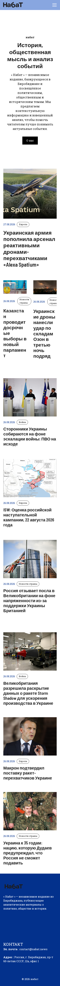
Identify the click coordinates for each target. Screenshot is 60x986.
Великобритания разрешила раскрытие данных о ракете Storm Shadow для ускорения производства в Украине (28, 693)
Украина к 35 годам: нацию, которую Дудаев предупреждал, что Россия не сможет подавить (27, 852)
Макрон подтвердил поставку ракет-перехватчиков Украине (27, 772)
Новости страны (28, 583)
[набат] (13, 5)
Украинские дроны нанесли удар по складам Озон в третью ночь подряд (44, 333)
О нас (30, 140)
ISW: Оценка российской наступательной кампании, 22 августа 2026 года (28, 517)
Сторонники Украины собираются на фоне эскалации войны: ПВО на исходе (29, 436)
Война (22, 422)
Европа (23, 502)
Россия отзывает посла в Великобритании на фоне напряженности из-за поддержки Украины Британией (29, 600)
